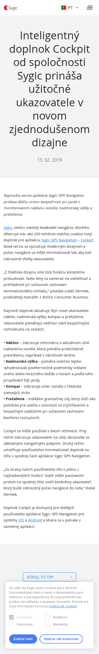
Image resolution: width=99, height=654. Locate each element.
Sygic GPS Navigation (59, 240)
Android (35, 520)
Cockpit (87, 240)
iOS (21, 520)
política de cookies (63, 606)
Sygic (8, 227)
